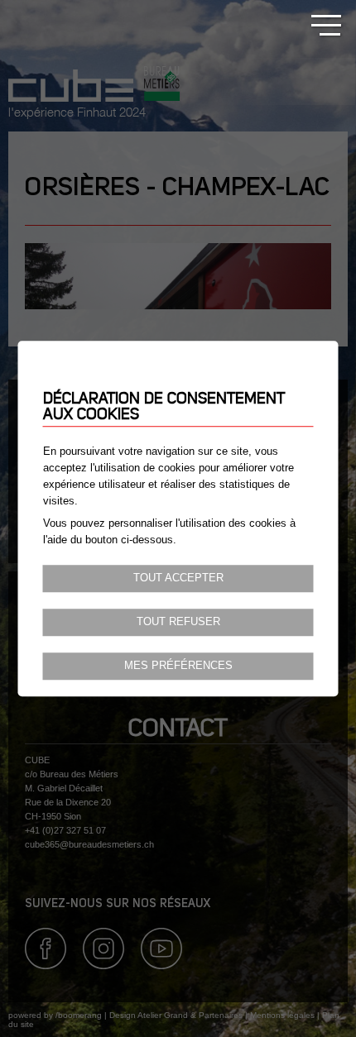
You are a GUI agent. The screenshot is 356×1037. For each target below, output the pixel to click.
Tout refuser (178, 622)
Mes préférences (178, 665)
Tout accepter (178, 578)
